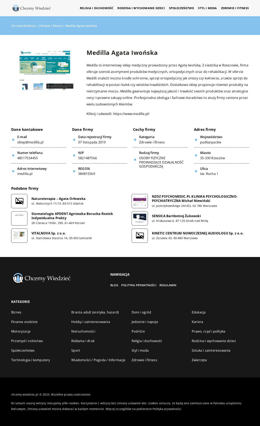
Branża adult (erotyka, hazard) (95, 312)
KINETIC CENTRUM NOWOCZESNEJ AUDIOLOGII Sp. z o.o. (198, 233)
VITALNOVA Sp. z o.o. (48, 233)
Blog (114, 285)
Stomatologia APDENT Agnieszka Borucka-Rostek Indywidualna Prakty (72, 216)
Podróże (138, 331)
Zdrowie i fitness (235, 8)
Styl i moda (207, 8)
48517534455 (27, 158)
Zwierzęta (199, 360)
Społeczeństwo (181, 8)
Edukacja (199, 312)
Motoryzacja (20, 331)
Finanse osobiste (24, 322)
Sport (75, 350)
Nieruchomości (83, 331)
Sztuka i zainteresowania (211, 350)
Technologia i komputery (30, 360)
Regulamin (168, 285)
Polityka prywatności (138, 285)
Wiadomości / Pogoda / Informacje (98, 360)
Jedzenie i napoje (145, 322)
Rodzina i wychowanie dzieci (141, 8)
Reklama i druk (82, 341)
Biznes (16, 312)
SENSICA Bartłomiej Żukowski (176, 216)
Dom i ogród (141, 312)
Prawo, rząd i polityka (208, 331)
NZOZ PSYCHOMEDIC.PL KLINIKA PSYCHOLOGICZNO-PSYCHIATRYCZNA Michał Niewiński (195, 198)
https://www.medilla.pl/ (131, 114)
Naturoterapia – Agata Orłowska (58, 199)
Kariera (197, 322)
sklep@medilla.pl (30, 142)
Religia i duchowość (97, 8)
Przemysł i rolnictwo (27, 341)
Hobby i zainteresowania (90, 322)
